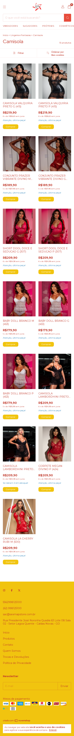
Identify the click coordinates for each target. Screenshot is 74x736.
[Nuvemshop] (17, 721)
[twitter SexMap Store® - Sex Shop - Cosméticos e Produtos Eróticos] (19, 590)
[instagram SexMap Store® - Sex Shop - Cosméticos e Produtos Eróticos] (4, 590)
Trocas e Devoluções (16, 657)
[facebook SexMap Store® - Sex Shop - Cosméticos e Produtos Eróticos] (11, 590)
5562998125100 (12, 602)
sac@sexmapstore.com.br (19, 614)
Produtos (9, 638)
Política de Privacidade (17, 663)
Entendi (53, 730)
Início (5, 35)
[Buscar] (67, 18)
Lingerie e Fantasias (21, 35)
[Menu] (4, 7)
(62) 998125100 (12, 608)
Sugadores (30, 26)
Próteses (48, 26)
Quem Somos (11, 650)
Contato (8, 644)
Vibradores (10, 26)
